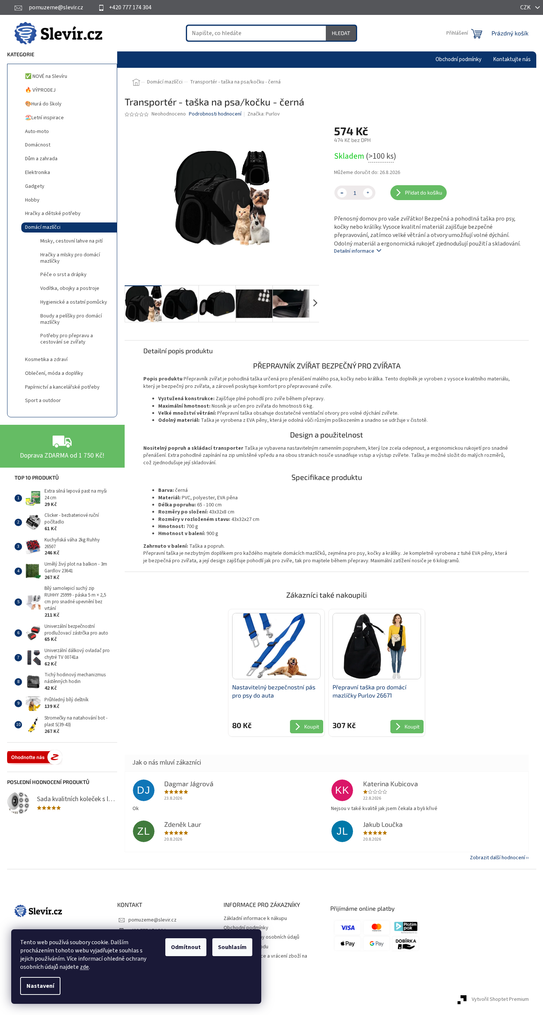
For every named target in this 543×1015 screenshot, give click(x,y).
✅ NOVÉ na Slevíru (46, 76)
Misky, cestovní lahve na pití (71, 241)
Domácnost (37, 145)
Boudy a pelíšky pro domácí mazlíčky (71, 319)
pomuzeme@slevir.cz (152, 920)
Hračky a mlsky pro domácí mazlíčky (70, 258)
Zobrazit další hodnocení (497, 857)
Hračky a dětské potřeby (53, 213)
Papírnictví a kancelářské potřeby (62, 387)
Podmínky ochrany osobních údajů (261, 937)
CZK (526, 7)
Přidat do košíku (423, 192)
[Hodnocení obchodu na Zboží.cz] (34, 757)
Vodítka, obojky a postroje (69, 288)
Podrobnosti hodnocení (215, 114)
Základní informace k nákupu (255, 918)
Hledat (341, 33)
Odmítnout (186, 947)
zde (84, 967)
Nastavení (40, 986)
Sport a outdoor (43, 400)
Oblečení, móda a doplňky (54, 373)
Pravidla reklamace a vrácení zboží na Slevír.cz (265, 959)
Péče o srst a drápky (63, 274)
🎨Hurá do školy (43, 104)
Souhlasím (232, 947)
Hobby (32, 200)
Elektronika (37, 172)
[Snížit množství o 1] (342, 192)
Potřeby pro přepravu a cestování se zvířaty (66, 339)
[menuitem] (458, 59)
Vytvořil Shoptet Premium (500, 999)
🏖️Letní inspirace (44, 117)
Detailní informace (354, 251)
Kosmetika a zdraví (46, 359)
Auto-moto (37, 131)
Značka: (263, 114)
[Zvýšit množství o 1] (367, 192)
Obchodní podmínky (246, 928)
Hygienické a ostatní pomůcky (73, 302)
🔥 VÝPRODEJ (40, 90)
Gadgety (34, 186)
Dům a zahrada (41, 158)
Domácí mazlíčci (42, 227)
